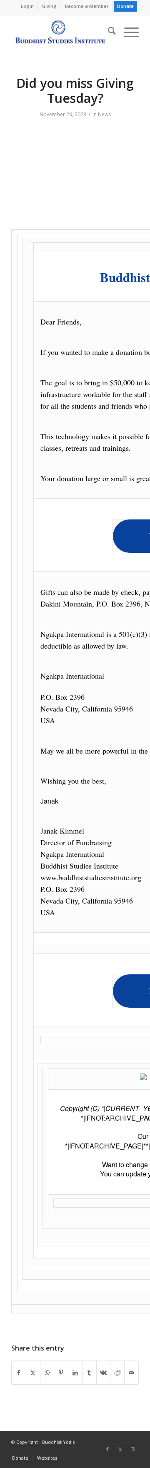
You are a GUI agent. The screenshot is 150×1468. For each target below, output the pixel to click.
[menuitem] (28, 6)
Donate (125, 6)
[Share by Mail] (131, 1372)
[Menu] (127, 32)
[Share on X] (33, 1372)
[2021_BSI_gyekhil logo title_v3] (62, 32)
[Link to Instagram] (132, 1449)
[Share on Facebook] (19, 1372)
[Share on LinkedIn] (75, 1372)
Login (27, 6)
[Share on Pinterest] (61, 1372)
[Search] (108, 32)
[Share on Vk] (103, 1372)
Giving (49, 6)
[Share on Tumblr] (89, 1372)
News (104, 114)
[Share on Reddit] (117, 1372)
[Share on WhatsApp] (47, 1372)
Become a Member (87, 6)
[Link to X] (120, 1449)
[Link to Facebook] (107, 1449)
